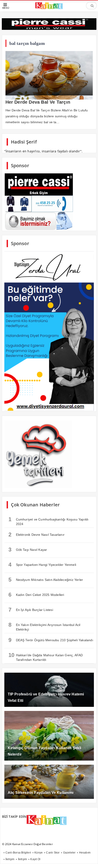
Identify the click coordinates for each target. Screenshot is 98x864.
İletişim (10, 859)
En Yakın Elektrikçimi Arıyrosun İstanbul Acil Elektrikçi (44, 626)
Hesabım (84, 852)
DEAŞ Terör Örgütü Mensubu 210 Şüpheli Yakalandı (50, 640)
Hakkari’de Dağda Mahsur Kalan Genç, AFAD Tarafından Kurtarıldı (45, 656)
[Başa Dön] (90, 856)
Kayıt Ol (35, 859)
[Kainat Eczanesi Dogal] (49, 8)
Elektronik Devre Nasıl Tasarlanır (36, 534)
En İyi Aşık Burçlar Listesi (30, 610)
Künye (38, 852)
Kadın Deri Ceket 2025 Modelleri (36, 595)
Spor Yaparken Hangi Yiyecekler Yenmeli (42, 564)
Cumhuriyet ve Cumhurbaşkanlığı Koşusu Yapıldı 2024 (48, 521)
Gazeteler (69, 852)
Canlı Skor (52, 852)
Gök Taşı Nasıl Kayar (27, 549)
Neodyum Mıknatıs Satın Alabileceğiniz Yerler (45, 580)
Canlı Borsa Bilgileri (18, 852)
